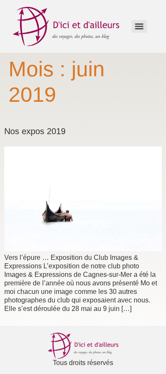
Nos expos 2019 (35, 131)
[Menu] (139, 26)
